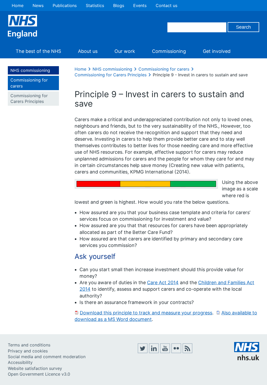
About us (88, 51)
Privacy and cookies (28, 350)
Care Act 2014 (163, 282)
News (38, 5)
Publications (65, 5)
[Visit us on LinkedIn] (154, 351)
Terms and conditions (29, 344)
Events (140, 5)
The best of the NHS (38, 51)
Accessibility (20, 362)
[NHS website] (246, 358)
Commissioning (169, 51)
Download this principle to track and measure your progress (146, 312)
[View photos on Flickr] (176, 351)
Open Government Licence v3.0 (39, 374)
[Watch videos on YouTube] (165, 351)
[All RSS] (187, 351)
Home (17, 5)
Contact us (166, 5)
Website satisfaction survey (35, 368)
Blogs (118, 5)
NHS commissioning (30, 70)
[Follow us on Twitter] (143, 351)
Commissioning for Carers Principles (29, 98)
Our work (124, 51)
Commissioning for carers (29, 82)
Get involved (216, 51)
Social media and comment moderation (47, 356)
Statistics (95, 5)
